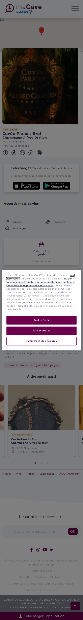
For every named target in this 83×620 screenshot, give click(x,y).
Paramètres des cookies (41, 341)
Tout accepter (41, 330)
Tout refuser (41, 320)
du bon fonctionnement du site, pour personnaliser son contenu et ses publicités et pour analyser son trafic (40, 282)
